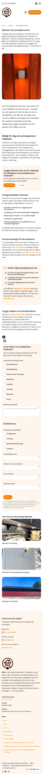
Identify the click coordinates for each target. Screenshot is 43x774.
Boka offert (8, 732)
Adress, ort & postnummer (13, 464)
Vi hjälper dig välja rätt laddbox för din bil (18, 743)
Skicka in (8, 497)
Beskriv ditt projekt (10, 405)
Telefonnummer (9, 484)
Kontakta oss (7, 648)
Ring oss (22, 185)
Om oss (6, 728)
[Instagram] (39, 3)
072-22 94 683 (7, 699)
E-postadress (8, 474)
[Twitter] (9, 771)
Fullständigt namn (10, 454)
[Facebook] (36, 3)
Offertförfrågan (9, 185)
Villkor (32, 763)
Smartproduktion (9, 768)
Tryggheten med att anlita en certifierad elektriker (22, 746)
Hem (5, 721)
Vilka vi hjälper (9, 739)
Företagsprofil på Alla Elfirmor (21, 765)
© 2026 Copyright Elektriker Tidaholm (15, 763)
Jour (5, 724)
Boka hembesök (35, 12)
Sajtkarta (6, 765)
